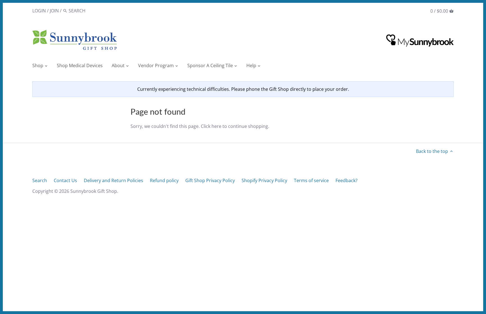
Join (54, 11)
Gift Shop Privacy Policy (210, 180)
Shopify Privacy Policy (264, 180)
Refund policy (164, 180)
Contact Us (65, 180)
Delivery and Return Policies (113, 180)
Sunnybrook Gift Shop (93, 191)
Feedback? (346, 180)
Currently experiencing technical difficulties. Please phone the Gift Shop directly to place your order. (243, 89)
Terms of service (311, 180)
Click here (211, 126)
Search (39, 180)
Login (39, 11)
